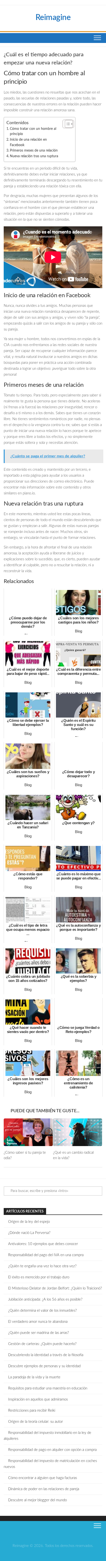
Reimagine (53, 17)
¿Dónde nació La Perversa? (29, 1233)
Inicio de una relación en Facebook (28, 142)
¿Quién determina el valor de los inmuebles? (42, 1310)
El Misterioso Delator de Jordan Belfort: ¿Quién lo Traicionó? (55, 1288)
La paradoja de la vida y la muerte (34, 1377)
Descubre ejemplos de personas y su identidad (44, 1366)
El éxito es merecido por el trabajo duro (38, 1277)
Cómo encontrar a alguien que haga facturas (42, 1478)
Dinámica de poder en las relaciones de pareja (43, 1489)
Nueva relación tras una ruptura (34, 156)
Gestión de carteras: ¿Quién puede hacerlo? (42, 1344)
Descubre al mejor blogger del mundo (37, 1500)
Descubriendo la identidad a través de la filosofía (45, 1355)
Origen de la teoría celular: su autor (35, 1422)
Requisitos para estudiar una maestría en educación (47, 1388)
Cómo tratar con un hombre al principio (33, 131)
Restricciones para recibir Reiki (31, 1410)
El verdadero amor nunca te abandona (38, 1322)
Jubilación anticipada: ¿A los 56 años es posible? (45, 1299)
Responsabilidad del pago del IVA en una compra (46, 1255)
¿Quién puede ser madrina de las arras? (38, 1333)
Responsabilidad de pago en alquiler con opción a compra (52, 1450)
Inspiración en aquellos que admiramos (38, 1399)
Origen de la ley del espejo (29, 1222)
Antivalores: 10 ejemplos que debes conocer (43, 1244)
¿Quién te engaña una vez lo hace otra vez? (42, 1266)
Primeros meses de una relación (34, 150)
